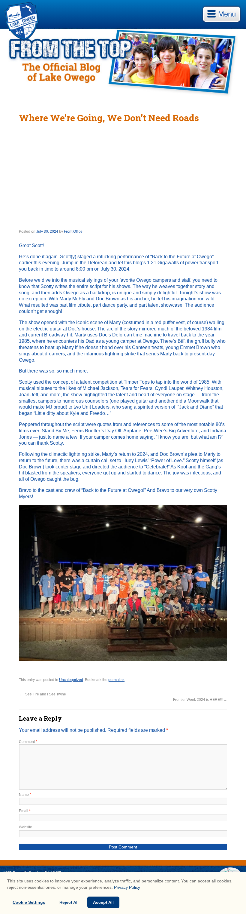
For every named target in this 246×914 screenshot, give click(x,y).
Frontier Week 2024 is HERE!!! (200, 700)
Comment (28, 742)
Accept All (103, 902)
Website (25, 827)
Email (25, 811)
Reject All (69, 902)
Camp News (123, 64)
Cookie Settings (29, 902)
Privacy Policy (127, 887)
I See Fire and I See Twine (42, 694)
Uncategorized (71, 680)
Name (25, 795)
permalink (116, 680)
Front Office (73, 231)
